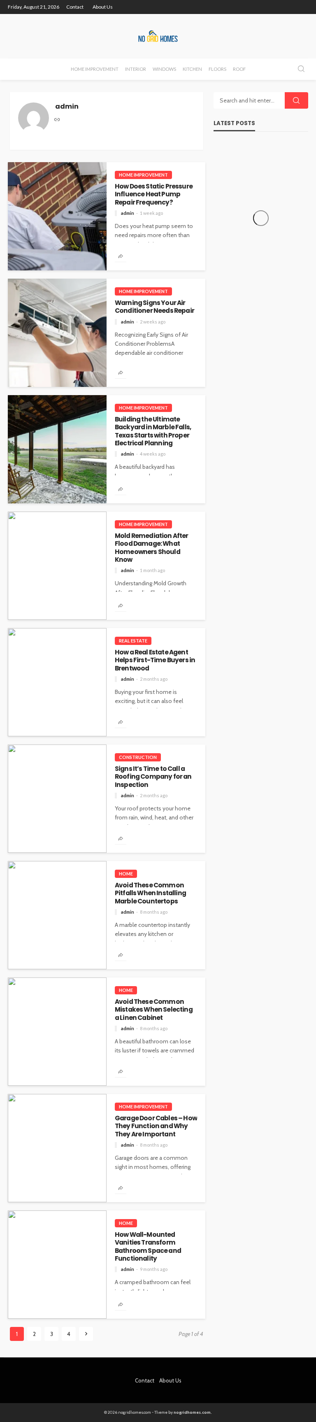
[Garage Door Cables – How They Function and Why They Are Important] (57, 1148)
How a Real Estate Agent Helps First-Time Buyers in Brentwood (155, 660)
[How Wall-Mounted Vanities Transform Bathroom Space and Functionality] (57, 1264)
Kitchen (192, 69)
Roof (239, 69)
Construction (138, 757)
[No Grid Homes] (158, 36)
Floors (217, 69)
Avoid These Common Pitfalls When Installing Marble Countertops (150, 893)
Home (126, 873)
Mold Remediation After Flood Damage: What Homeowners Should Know (151, 547)
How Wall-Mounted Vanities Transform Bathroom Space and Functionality (148, 1246)
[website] (57, 120)
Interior (135, 69)
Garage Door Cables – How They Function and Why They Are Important (156, 1126)
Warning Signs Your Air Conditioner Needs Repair (154, 307)
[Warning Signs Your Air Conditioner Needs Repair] (57, 333)
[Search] (301, 69)
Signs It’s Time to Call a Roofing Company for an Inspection (153, 777)
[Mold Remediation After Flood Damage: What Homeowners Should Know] (57, 566)
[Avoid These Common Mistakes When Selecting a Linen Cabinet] (57, 1031)
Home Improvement (94, 69)
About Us (103, 7)
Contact (75, 7)
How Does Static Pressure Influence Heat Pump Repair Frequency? (154, 194)
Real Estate (133, 640)
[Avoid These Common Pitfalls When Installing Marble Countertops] (57, 915)
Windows (164, 69)
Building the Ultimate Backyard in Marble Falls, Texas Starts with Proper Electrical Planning (153, 431)
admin (127, 213)
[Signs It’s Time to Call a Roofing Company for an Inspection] (57, 799)
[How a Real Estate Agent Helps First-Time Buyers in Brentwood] (57, 682)
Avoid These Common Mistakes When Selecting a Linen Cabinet (154, 1010)
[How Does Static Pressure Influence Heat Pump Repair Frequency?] (57, 216)
